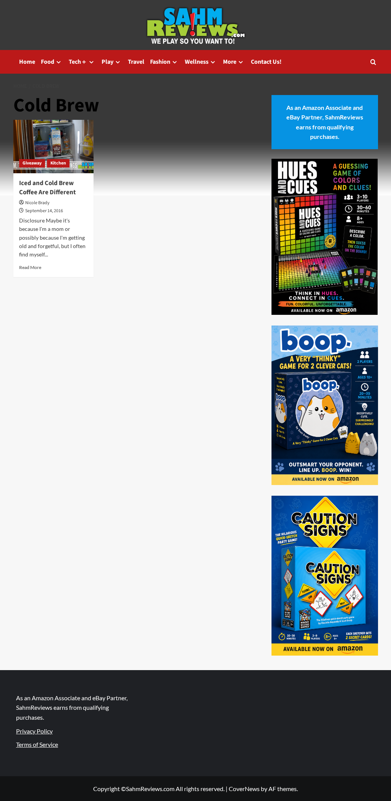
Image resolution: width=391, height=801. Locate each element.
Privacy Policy (34, 731)
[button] (373, 62)
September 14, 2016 (44, 211)
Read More (30, 267)
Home (27, 62)
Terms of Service (37, 744)
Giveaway (32, 163)
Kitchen (58, 163)
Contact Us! (266, 62)
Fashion (160, 62)
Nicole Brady (37, 203)
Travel (136, 62)
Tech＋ (78, 62)
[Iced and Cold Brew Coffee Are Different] (53, 146)
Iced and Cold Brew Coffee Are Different (47, 188)
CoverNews (244, 788)
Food (47, 62)
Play (107, 62)
